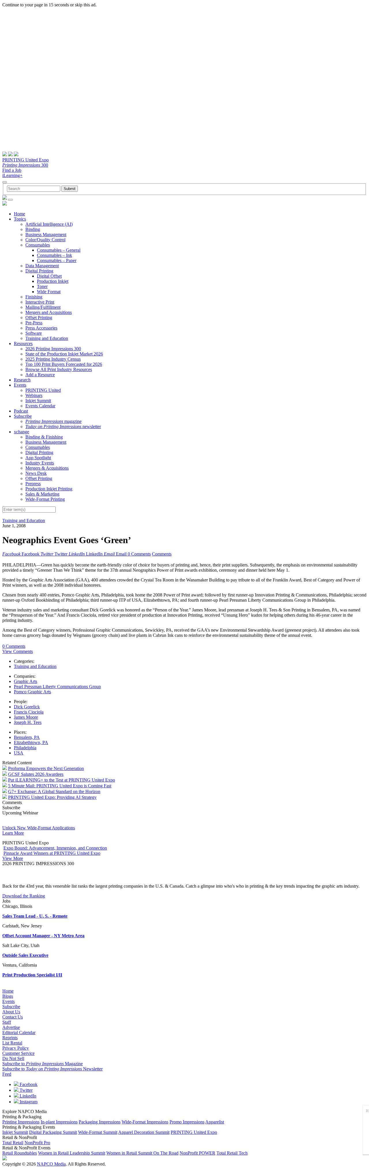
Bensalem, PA (27, 737)
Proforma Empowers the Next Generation (46, 768)
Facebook (27, 1084)
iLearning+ (12, 175)
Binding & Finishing (44, 436)
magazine (53, 421)
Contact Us (12, 1016)
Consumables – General (58, 250)
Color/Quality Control (45, 239)
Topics (20, 219)
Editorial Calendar (18, 1032)
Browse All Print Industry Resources (58, 369)
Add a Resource (40, 374)
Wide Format (49, 291)
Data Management (42, 265)
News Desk (36, 473)
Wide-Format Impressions (145, 1121)
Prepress (33, 483)
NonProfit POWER (197, 1153)
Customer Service (18, 1053)
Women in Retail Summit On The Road (142, 1153)
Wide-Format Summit (97, 1132)
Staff (6, 1022)
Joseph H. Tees (28, 722)
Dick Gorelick (27, 706)
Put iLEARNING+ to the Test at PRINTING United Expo (61, 780)
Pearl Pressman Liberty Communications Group (57, 686)
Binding (32, 229)
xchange (21, 431)
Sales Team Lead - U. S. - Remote (34, 916)
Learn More (13, 833)
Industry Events (39, 462)
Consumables (37, 244)
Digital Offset (49, 276)
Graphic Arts (25, 681)
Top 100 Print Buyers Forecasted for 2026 (63, 364)
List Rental (12, 1042)
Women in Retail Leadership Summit (71, 1153)
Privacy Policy (15, 1048)
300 (25, 165)
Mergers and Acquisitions (48, 312)
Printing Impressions (20, 1121)
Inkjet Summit (38, 400)
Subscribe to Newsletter (52, 1068)
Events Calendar (40, 405)
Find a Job (11, 170)
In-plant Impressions (59, 1121)
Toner (42, 286)
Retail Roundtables (19, 1153)
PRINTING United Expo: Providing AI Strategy (52, 797)
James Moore (26, 717)
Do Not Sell (13, 1058)
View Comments (17, 651)
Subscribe (23, 416)
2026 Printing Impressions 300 (53, 348)
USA (18, 752)
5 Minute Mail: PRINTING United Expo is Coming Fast (59, 785)
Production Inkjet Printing (48, 488)
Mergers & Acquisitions (47, 468)
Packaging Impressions (100, 1121)
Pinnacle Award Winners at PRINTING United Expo (51, 853)
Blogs (7, 996)
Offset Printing (38, 317)
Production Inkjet (52, 281)
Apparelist (214, 1121)
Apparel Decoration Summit (144, 1132)
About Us (11, 1011)
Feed (6, 1074)
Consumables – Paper (56, 260)
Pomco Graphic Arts (32, 691)
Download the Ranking (23, 895)
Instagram (27, 1101)
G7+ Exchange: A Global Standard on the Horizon (54, 791)
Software (33, 333)
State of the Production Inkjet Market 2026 (64, 353)
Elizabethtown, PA (31, 742)
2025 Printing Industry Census (53, 359)
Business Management (45, 234)
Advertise (11, 1027)
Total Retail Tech (232, 1153)
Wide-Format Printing (45, 499)
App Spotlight (38, 457)
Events (20, 385)
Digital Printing (39, 270)
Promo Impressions (187, 1121)
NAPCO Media (51, 1164)
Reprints (10, 1037)
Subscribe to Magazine (42, 1063)
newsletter (63, 426)
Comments (162, 553)
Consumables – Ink (54, 255)
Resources (23, 343)
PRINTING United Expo (25, 159)
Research (22, 379)
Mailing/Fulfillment (43, 307)
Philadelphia (25, 747)
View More (12, 858)
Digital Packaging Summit (53, 1132)
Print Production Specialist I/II (32, 974)
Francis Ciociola (29, 711)
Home (19, 213)
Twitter (25, 1090)
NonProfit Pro (37, 1142)
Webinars (33, 395)
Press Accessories (41, 327)
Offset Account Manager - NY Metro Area (43, 935)
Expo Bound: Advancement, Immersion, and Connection (55, 848)
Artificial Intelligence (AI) (49, 224)
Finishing (33, 296)
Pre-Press (33, 322)
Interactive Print (39, 302)
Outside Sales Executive (25, 955)
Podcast (21, 411)
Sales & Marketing (42, 494)
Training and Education (46, 338)
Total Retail (12, 1142)
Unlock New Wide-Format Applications (38, 827)
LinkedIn (27, 1095)
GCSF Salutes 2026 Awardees (35, 774)
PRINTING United (43, 390)
